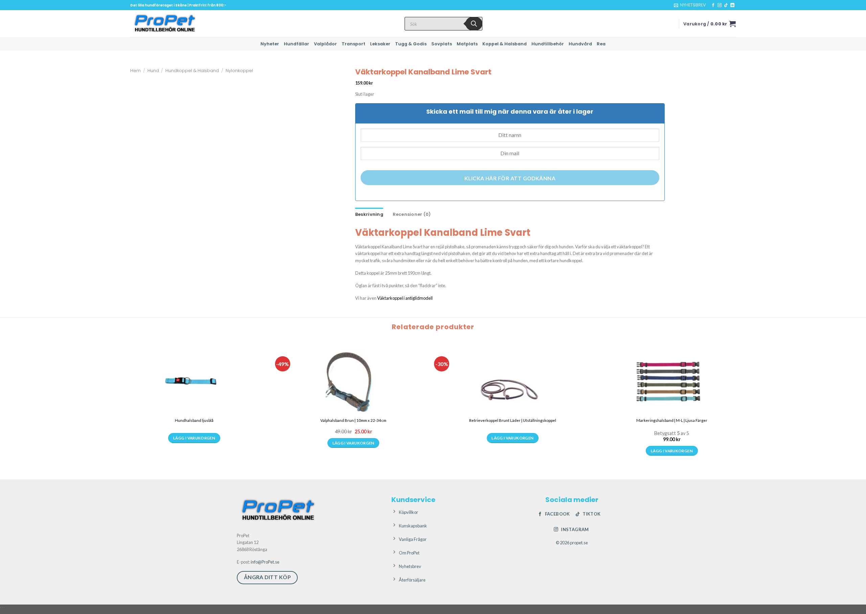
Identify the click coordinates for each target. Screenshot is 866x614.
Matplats (467, 44)
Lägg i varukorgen (194, 451)
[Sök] (473, 23)
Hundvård (580, 44)
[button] (690, 5)
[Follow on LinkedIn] (732, 5)
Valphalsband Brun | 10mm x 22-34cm (353, 420)
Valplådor (325, 44)
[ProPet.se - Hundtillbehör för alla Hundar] (164, 23)
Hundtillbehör (547, 44)
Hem (135, 70)
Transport (353, 44)
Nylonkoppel (239, 70)
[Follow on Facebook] (713, 5)
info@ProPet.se (265, 562)
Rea (601, 44)
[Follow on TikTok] (726, 5)
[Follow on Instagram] (719, 5)
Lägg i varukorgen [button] (353, 451)
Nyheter (269, 44)
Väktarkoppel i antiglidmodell (405, 298)
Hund (153, 70)
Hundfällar (296, 44)
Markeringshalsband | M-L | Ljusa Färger (671, 420)
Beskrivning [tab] (369, 214)
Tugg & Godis (411, 44)
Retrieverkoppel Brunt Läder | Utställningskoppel (512, 420)
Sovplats (441, 44)
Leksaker (380, 44)
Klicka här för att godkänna (510, 178)
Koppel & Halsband (504, 44)
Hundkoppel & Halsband (192, 70)
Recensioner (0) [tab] (412, 214)
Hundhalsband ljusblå (194, 420)
